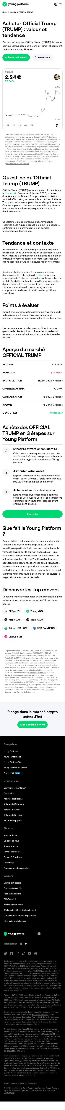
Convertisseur (42, 57)
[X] (5, 953)
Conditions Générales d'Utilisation (17, 1022)
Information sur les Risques (17, 164)
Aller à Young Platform (32, 724)
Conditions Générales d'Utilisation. (18, 1017)
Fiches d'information (40, 1015)
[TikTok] (23, 953)
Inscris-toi (32, 514)
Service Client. (33, 1024)
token (40, 275)
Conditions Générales (37, 672)
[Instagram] (17, 953)
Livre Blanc (14, 1007)
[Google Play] (26, 943)
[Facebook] (11, 953)
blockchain (11, 193)
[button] (7, 125)
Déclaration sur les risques (24, 1075)
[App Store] (21, 943)
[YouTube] (29, 953)
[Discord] (35, 953)
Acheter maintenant (16, 57)
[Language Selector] (56, 4)
